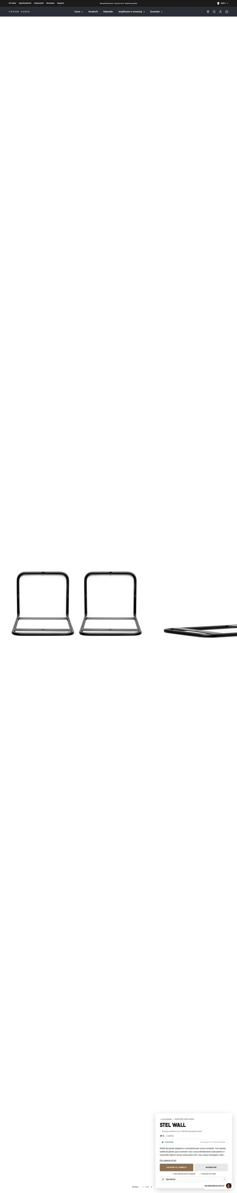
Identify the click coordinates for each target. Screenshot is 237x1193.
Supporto (60, 3)
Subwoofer (108, 11)
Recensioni (50, 3)
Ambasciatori (39, 3)
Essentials (155, 11)
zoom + (135, 1187)
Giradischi (93, 11)
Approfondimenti (25, 3)
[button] (168, 1160)
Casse (77, 11)
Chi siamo (12, 3)
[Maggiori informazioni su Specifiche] (225, 1179)
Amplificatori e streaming (130, 11)
